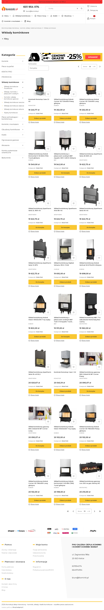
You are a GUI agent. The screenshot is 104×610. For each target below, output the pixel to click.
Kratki (55, 16)
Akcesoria (5, 145)
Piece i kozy (41, 16)
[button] (100, 1)
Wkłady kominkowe (22, 16)
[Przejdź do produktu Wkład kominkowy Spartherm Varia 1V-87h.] (39, 249)
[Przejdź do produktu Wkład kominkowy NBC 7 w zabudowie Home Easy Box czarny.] (90, 304)
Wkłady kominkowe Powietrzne (11, 87)
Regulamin (37, 567)
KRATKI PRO (7, 72)
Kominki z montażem (12, 21)
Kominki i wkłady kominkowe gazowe (11, 98)
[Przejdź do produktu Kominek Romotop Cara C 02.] (65, 359)
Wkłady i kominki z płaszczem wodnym (11, 93)
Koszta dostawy (7, 573)
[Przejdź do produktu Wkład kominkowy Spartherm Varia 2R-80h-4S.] (90, 140)
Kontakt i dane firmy (9, 584)
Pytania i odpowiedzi (9, 553)
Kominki (5, 61)
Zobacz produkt (40, 118)
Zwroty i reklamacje (9, 550)
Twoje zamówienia (40, 550)
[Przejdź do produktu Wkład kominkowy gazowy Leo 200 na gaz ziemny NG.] (90, 468)
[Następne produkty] (94, 511)
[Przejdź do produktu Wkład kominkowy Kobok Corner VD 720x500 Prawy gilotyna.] (65, 86)
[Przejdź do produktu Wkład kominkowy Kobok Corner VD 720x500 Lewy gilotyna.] (90, 86)
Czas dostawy (7, 570)
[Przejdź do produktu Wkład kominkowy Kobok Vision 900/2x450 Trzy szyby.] (65, 413)
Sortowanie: (32, 64)
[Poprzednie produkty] (73, 511)
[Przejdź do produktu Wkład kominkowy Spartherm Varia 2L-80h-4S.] (39, 195)
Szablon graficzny (12, 607)
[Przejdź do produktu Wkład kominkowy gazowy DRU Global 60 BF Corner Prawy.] (90, 359)
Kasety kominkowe (11, 113)
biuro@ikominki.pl (32, 11)
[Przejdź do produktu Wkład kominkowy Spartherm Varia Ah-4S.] (90, 195)
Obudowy (68, 16)
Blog (28, 21)
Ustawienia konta (39, 553)
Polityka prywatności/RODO (43, 570)
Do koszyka (65, 173)
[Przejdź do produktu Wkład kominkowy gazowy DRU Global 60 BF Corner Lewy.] (39, 413)
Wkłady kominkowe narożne (14, 102)
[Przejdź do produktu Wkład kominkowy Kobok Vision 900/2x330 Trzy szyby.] (39, 304)
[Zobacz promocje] (65, 57)
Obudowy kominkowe (11, 130)
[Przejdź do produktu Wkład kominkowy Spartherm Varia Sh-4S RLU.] (39, 359)
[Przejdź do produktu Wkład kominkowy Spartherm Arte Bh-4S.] (65, 195)
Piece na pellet (8, 66)
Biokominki (6, 158)
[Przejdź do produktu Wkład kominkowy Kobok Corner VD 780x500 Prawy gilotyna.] (90, 413)
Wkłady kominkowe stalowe (14, 106)
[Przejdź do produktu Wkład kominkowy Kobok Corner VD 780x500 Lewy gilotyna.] (39, 468)
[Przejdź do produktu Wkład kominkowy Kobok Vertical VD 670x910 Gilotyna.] (90, 249)
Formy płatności (8, 567)
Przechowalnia (38, 556)
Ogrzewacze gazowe (10, 140)
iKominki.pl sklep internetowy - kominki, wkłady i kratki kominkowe (22, 28)
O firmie (5, 587)
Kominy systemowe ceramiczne (9, 152)
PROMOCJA (6, 77)
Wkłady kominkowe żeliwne (14, 109)
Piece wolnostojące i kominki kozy (10, 118)
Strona (85, 66)
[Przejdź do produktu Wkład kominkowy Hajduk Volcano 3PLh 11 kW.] (65, 249)
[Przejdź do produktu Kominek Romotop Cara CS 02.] (39, 86)
